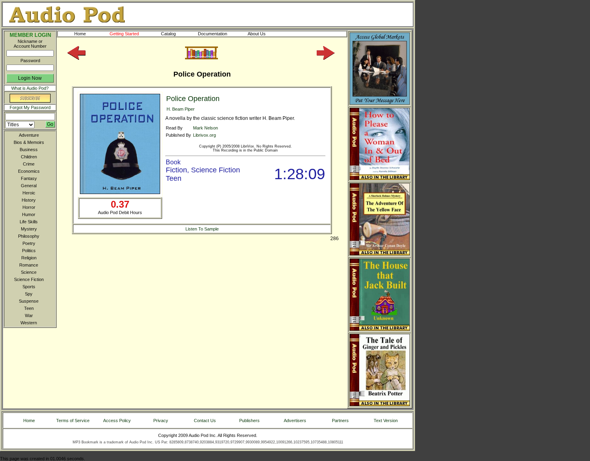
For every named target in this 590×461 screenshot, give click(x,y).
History (29, 200)
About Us (257, 33)
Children (29, 156)
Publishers (249, 420)
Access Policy (117, 420)
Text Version (386, 420)
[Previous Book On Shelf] (76, 58)
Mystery (29, 228)
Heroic (28, 192)
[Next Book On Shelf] (325, 58)
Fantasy (29, 178)
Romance (28, 265)
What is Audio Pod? (30, 88)
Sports (28, 286)
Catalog (168, 33)
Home (80, 33)
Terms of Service (73, 420)
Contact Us (205, 420)
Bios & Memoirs (29, 142)
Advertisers (295, 420)
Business (29, 149)
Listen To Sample (202, 228)
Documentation (212, 33)
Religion (29, 257)
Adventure (29, 135)
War (29, 315)
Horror (28, 207)
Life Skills (29, 221)
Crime (29, 164)
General (29, 185)
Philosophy (28, 236)
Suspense (29, 301)
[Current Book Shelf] (201, 58)
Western (28, 322)
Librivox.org (204, 135)
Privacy (160, 420)
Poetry (28, 243)
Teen (29, 308)
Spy (29, 293)
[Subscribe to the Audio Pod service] (30, 101)
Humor (28, 214)
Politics (29, 250)
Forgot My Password (30, 107)
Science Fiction (29, 279)
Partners (340, 420)
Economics (29, 171)
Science (29, 272)
